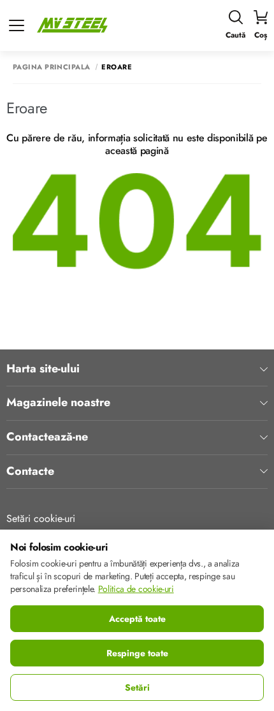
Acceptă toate (137, 618)
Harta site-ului (43, 369)
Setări (137, 687)
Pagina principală (51, 67)
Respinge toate (137, 653)
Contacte (30, 472)
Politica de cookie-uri (136, 588)
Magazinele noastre (58, 403)
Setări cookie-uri (40, 518)
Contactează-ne (47, 437)
